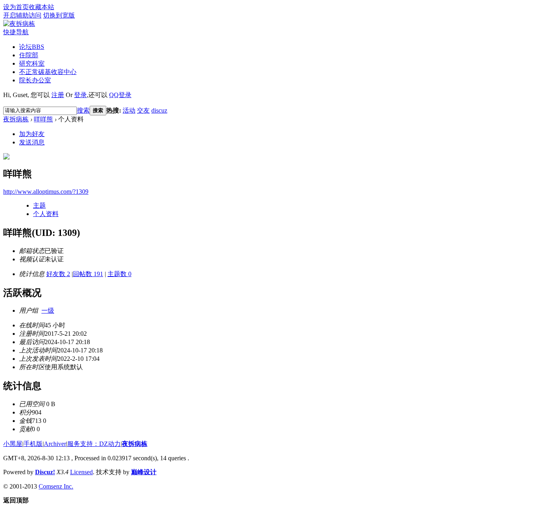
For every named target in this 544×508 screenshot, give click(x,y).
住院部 (28, 55)
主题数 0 (119, 274)
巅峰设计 (144, 472)
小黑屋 (12, 443)
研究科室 (32, 63)
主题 (39, 205)
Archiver (55, 443)
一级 (47, 310)
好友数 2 (58, 274)
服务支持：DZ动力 (94, 443)
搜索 (83, 110)
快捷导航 (16, 32)
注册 (57, 94)
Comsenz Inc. (56, 486)
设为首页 (16, 7)
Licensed (81, 472)
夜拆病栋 (16, 119)
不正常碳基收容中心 (47, 71)
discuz (159, 110)
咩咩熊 (43, 119)
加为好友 (32, 133)
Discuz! (45, 472)
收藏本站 (41, 7)
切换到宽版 (59, 15)
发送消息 (32, 142)
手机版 (33, 443)
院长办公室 (35, 80)
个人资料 (46, 213)
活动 (129, 110)
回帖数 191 (88, 274)
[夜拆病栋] (19, 23)
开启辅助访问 (22, 15)
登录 (80, 94)
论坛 (31, 46)
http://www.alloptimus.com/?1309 (45, 191)
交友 (143, 110)
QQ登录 (120, 94)
